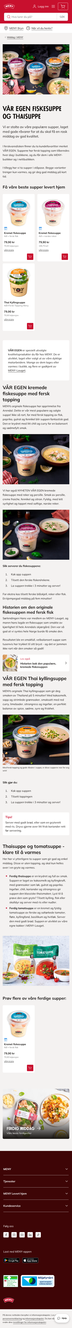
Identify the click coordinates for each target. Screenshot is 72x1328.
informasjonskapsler (34, 1318)
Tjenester (9, 1181)
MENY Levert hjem (15, 1193)
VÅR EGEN (9, 250)
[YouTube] (22, 1234)
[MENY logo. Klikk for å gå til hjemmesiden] (9, 6)
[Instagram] (14, 1234)
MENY (7, 1169)
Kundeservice (12, 1205)
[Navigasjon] (53, 6)
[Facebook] (6, 1234)
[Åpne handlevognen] (63, 6)
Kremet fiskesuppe (15, 233)
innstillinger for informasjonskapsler (29, 1322)
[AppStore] (30, 1260)
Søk (62, 16)
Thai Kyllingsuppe (14, 302)
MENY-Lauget (16, 370)
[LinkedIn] (30, 1234)
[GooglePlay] (11, 1260)
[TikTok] (38, 1234)
